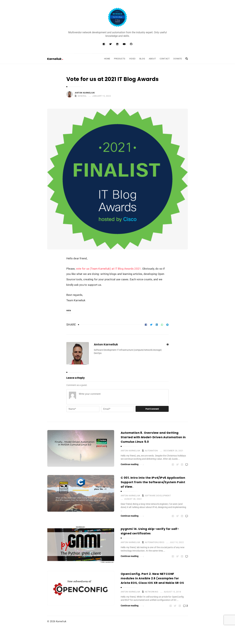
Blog (142, 58)
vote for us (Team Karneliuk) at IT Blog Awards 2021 (108, 268)
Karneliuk (54, 59)
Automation (151, 451)
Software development (158, 496)
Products (119, 58)
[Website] (168, 344)
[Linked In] (117, 44)
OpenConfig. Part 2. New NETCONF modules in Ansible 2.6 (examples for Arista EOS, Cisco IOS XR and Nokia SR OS (152, 578)
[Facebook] (104, 44)
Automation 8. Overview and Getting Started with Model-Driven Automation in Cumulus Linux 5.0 (153, 437)
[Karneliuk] (117, 17)
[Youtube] (124, 44)
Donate (177, 58)
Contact (165, 58)
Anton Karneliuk (85, 93)
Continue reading (130, 464)
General (82, 96)
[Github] (131, 44)
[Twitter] (110, 44)
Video (132, 58)
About (152, 58)
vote (68, 310)
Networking (151, 592)
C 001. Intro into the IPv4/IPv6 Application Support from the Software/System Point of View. (153, 482)
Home (107, 58)
